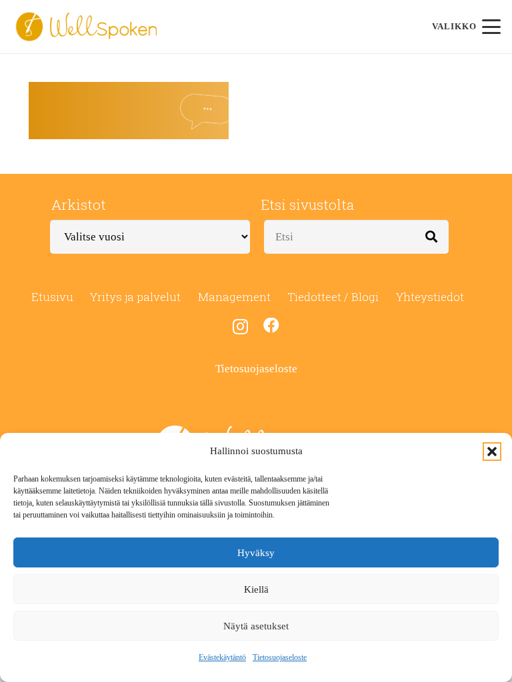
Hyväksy (256, 552)
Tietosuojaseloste (280, 657)
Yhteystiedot (430, 296)
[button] (492, 451)
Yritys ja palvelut (135, 296)
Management (234, 296)
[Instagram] (240, 326)
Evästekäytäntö (222, 657)
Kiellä (256, 589)
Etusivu (52, 296)
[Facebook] (271, 326)
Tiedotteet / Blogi (333, 296)
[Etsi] (432, 237)
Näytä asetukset (256, 626)
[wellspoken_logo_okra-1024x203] (86, 27)
